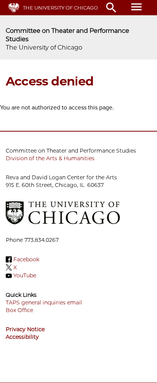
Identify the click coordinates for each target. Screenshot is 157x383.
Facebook (26, 259)
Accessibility (22, 336)
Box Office (19, 310)
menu (136, 7)
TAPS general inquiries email (44, 302)
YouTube (24, 275)
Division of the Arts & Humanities (50, 158)
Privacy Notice (25, 329)
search (111, 7)
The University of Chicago (60, 8)
